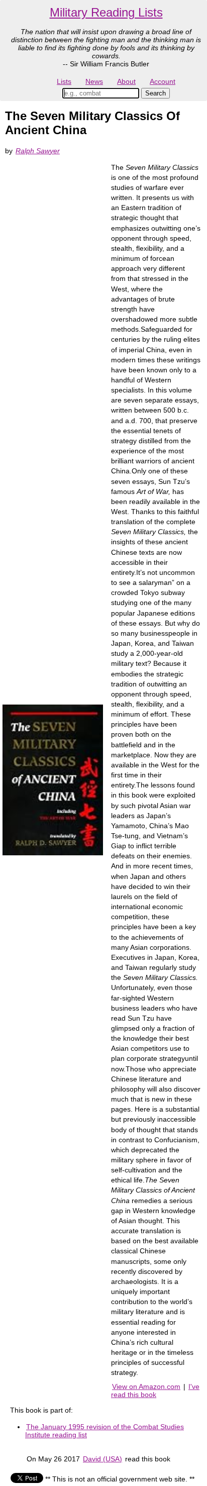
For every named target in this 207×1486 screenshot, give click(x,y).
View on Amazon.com (146, 1386)
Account (162, 81)
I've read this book (155, 1390)
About (126, 81)
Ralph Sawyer (38, 151)
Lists (64, 81)
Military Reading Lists (106, 12)
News (94, 81)
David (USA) (102, 1459)
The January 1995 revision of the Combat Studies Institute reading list (104, 1431)
